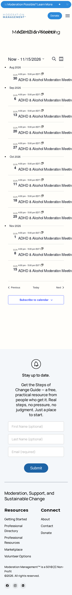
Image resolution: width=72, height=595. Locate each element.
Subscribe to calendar (34, 300)
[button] (67, 16)
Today (36, 287)
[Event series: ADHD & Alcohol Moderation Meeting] (42, 74)
